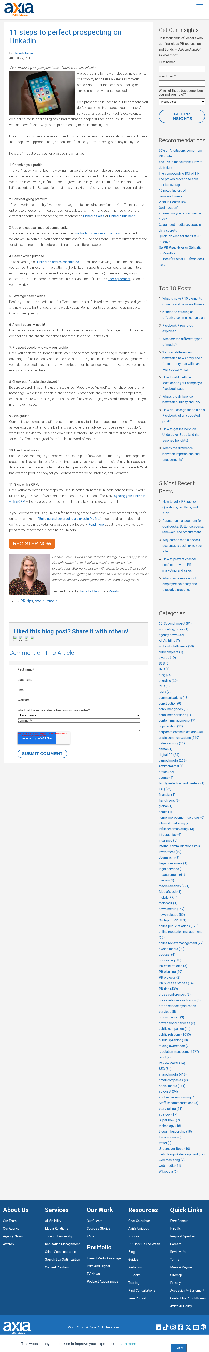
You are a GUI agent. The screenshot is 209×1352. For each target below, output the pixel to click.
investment (170, 852)
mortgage (168, 903)
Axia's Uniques (138, 1228)
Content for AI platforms (188, 1298)
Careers (175, 1244)
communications (174, 698)
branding (168, 681)
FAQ (165, 789)
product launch (171, 1017)
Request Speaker (182, 1236)
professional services (177, 1023)
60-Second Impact (175, 623)
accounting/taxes (173, 629)
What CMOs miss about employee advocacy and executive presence (179, 584)
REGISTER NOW (32, 543)
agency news (171, 635)
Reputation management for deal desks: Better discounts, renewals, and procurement (183, 526)
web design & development (182, 1154)
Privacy (175, 1283)
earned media (173, 760)
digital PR (169, 755)
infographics (170, 835)
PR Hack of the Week (144, 1244)
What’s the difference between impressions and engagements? (181, 454)
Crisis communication (60, 1252)
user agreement (119, 279)
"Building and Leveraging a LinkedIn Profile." (69, 519)
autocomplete (171, 652)
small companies (173, 1080)
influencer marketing (176, 829)
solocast (168, 1092)
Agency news (13, 1236)
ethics (166, 772)
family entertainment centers (181, 783)
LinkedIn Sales (93, 216)
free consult (137, 1298)
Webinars (135, 1267)
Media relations (56, 1228)
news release (172, 915)
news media (172, 909)
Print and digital (98, 1266)
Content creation (57, 1267)
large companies (173, 863)
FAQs (90, 1236)
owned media (172, 949)
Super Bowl (169, 1120)
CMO (165, 692)
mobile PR (168, 897)
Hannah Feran (23, 53)
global (165, 806)
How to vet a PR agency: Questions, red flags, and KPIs (180, 507)
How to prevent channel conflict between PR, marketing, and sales (179, 564)
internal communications (179, 846)
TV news (93, 1274)
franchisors (169, 800)
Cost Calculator (139, 1221)
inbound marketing (175, 823)
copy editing (171, 726)
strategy (168, 1114)
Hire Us (175, 1228)
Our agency (11, 1228)
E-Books (134, 1275)
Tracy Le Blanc (89, 591)
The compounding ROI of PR (179, 173)
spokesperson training (178, 1097)
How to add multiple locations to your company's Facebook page (182, 383)
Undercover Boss (174, 1149)
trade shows (170, 1137)
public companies (174, 1029)
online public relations (178, 926)
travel (165, 1143)
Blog (131, 1252)
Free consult (179, 1221)
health (165, 812)
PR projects (169, 977)
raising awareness (174, 1046)
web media (170, 1166)
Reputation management (62, 1244)
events (166, 778)
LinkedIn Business (122, 216)
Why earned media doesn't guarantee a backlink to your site (182, 545)
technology (170, 1126)
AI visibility (53, 1221)
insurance (168, 840)
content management (177, 720)
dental (165, 749)
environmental (171, 766)
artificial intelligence (176, 646)
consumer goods (173, 709)
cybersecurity (172, 743)
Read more (96, 524)
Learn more (126, 1343)
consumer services (175, 715)
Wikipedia (168, 1171)
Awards (8, 1244)
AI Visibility (169, 641)
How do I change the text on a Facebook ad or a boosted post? (183, 415)
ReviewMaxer (172, 1063)
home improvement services (181, 818)
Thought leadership (59, 1236)
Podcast (134, 1236)
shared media (173, 1074)
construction (170, 703)
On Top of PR (172, 920)
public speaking (173, 1040)
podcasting (170, 960)
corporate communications (181, 732)
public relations (175, 1034)
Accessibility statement (187, 1290)
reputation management (179, 1052)
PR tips (26, 601)
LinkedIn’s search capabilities (58, 262)
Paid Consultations (141, 1290)
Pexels (114, 591)
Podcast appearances (102, 1282)
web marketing (172, 1160)
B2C (164, 669)
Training (133, 1283)
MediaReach (170, 892)
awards (167, 658)
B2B (164, 663)
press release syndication (180, 1000)
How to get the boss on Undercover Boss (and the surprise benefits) (180, 434)
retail (165, 1057)
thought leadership (175, 1131)
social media (46, 601)
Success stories (98, 1228)
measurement (172, 875)
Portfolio (99, 1247)
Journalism (169, 857)
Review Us (178, 1252)
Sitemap (176, 1275)
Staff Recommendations (178, 1103)
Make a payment (182, 1267)
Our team (10, 1221)
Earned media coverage (104, 1258)
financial (167, 795)
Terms (174, 1259)
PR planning (170, 972)
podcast (167, 955)
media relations (174, 886)
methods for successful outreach (98, 233)
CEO (164, 686)
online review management (181, 943)
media (166, 880)
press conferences (175, 994)
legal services (171, 869)
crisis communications (179, 738)
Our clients (94, 1221)
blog (165, 675)
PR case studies (173, 966)
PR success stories (176, 983)
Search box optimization (62, 1259)
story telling (170, 1109)
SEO (165, 1069)
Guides (133, 1259)
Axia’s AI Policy (181, 1306)
